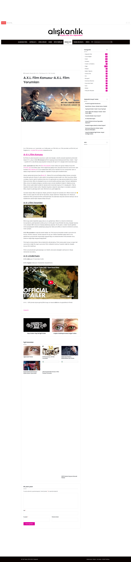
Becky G (43, 175)
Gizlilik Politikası (105, 559)
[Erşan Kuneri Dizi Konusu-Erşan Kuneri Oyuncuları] (32, 365)
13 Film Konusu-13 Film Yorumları (48, 357)
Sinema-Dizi (68, 42)
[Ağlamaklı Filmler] (32, 350)
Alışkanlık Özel (22, 42)
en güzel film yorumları (37, 150)
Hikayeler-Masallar (89, 90)
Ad (25, 510)
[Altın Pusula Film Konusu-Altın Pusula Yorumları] (50, 365)
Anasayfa (26, 73)
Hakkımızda (89, 559)
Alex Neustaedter (46, 165)
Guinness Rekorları (89, 80)
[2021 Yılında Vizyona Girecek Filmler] (69, 418)
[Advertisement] (65, 10)
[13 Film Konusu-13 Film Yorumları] (50, 350)
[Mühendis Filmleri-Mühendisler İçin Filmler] (69, 350)
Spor (86, 85)
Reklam (87, 68)
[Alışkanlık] (65, 32)
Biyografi (87, 78)
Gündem (87, 61)
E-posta (26, 516)
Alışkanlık (26, 310)
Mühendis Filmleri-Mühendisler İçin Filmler (67, 357)
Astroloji (32, 42)
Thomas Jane (27, 167)
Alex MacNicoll (33, 169)
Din (86, 76)
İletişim (94, 559)
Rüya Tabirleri (58, 42)
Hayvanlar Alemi (89, 83)
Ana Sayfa (99, 559)
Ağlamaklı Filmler (28, 357)
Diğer (87, 42)
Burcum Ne (9, 22)
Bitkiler (86, 88)
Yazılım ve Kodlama (89, 63)
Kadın (50, 42)
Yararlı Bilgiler (78, 42)
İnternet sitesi (55, 516)
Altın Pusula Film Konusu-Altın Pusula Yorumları (50, 372)
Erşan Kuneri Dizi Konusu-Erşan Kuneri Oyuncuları (30, 372)
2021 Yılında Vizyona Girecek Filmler (69, 477)
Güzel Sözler (42, 42)
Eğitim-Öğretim (88, 71)
